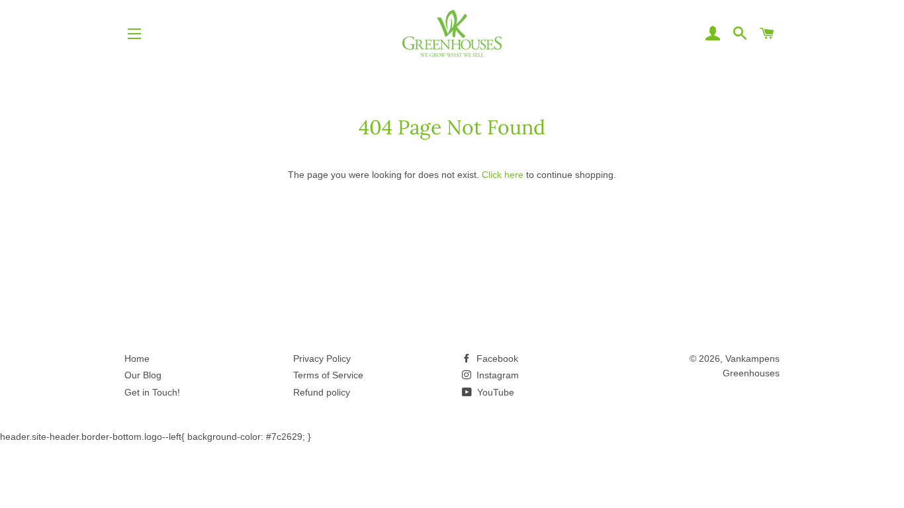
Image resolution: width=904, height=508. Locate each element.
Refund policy (321, 392)
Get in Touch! (152, 392)
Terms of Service (328, 375)
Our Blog (142, 375)
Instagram (496, 375)
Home (137, 358)
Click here (502, 174)
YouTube (494, 392)
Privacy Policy (322, 358)
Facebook (496, 358)
